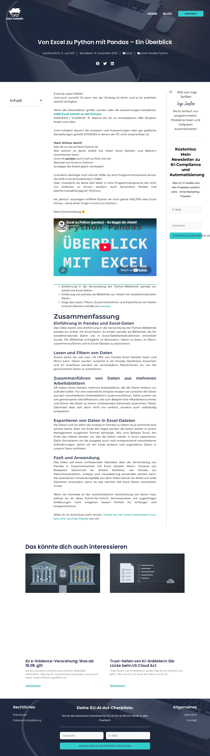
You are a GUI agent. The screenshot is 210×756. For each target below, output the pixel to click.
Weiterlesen (33, 686)
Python (163, 53)
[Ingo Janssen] (15, 13)
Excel (129, 53)
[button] (190, 14)
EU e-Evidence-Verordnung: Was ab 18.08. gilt (59, 663)
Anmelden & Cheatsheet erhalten (105, 745)
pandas (106, 306)
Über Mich (190, 715)
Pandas (153, 53)
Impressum (20, 715)
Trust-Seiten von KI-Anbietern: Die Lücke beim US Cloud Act (142, 663)
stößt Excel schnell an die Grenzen (77, 114)
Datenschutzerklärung (27, 720)
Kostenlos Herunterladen (187, 235)
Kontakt (192, 720)
